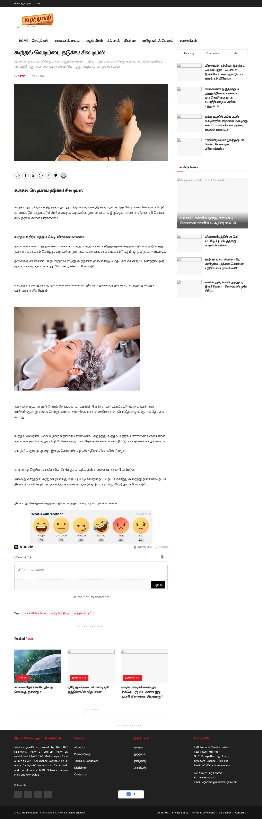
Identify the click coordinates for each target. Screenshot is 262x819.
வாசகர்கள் (188, 41)
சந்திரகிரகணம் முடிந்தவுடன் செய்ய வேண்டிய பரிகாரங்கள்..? (224, 144)
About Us (80, 747)
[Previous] (87, 712)
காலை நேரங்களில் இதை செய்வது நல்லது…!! (33, 690)
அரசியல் (140, 767)
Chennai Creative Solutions (70, 813)
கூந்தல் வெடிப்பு (83, 613)
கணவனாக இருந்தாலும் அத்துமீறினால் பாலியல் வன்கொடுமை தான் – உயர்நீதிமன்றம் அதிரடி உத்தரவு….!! (222, 97)
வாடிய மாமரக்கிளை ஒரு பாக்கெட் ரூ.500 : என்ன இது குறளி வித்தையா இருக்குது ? (142, 692)
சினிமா (130, 41)
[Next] (95, 712)
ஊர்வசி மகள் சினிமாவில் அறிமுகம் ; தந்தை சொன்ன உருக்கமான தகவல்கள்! (224, 264)
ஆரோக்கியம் (79, 678)
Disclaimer (80, 767)
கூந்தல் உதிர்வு (60, 613)
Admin (21, 76)
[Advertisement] (173, 20)
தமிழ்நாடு (140, 761)
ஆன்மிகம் (94, 41)
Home (23, 41)
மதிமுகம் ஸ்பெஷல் (157, 41)
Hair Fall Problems (34, 613)
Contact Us (81, 774)
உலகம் (138, 747)
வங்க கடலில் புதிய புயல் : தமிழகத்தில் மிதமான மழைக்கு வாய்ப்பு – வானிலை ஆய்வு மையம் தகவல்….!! (226, 123)
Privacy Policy (82, 754)
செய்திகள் (40, 41)
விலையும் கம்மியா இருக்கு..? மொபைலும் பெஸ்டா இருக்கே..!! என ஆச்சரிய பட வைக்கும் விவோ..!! (225, 72)
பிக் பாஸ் (113, 41)
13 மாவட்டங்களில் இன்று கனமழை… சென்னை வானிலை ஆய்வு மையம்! (208, 220)
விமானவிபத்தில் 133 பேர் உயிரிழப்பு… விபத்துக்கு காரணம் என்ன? (221, 241)
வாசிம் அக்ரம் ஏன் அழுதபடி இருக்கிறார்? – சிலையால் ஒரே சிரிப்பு (226, 286)
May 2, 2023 (38, 76)
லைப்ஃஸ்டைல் (67, 41)
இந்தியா (139, 754)
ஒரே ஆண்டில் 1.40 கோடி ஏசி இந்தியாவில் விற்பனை (88, 690)
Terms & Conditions (86, 761)
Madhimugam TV (31, 813)
